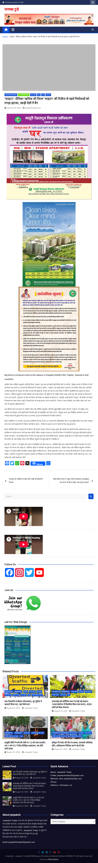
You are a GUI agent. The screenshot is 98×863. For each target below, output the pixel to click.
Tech (25, 691)
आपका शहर (32, 691)
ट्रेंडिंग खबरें (16, 695)
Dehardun (9, 691)
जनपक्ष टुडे (11, 9)
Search (91, 496)
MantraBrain (53, 859)
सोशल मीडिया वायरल (37, 695)
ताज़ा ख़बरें (33, 95)
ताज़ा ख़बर (23, 695)
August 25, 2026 (13, 708)
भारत (43, 95)
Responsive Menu (92, 2)
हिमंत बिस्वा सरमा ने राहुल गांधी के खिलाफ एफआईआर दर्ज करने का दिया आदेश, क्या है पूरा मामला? (71, 481)
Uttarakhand (24, 95)
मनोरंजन (48, 95)
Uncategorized (11, 95)
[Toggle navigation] (13, 30)
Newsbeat (18, 691)
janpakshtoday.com (33, 108)
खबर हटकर (8, 695)
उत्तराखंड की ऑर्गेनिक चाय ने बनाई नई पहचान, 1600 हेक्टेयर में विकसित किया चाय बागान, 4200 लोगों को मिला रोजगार (72, 704)
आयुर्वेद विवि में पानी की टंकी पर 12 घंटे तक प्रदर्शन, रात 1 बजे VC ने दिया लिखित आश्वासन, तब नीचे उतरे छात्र (25, 745)
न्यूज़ (39, 95)
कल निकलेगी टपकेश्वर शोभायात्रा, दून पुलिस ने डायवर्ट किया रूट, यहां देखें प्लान (30, 773)
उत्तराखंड (39, 691)
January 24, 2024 (14, 108)
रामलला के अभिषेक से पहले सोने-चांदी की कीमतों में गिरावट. (26, 481)
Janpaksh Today (31, 708)
